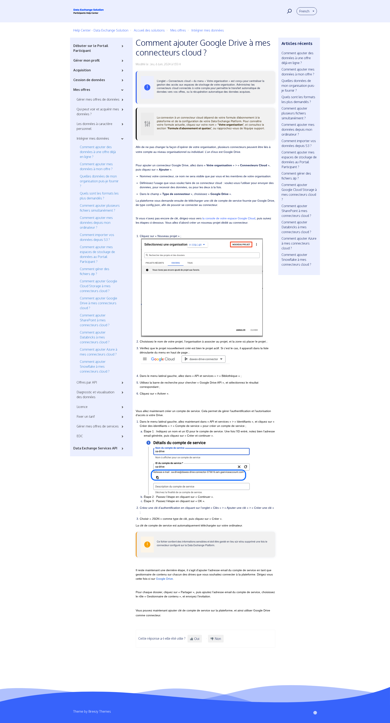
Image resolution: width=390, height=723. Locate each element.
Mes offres (178, 30)
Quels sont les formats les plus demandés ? (99, 195)
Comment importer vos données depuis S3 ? (97, 237)
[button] (289, 11)
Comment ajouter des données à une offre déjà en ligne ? (98, 152)
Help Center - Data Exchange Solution (100, 30)
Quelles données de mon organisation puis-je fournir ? (99, 181)
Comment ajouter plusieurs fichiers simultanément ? (100, 207)
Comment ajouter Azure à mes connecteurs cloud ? (98, 351)
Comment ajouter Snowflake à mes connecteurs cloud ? (94, 366)
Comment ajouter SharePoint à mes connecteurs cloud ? (94, 320)
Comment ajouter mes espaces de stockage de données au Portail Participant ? (97, 254)
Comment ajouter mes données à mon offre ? (96, 166)
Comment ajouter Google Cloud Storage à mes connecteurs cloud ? (98, 286)
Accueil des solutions (149, 30)
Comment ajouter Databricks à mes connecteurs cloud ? (94, 337)
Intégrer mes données (207, 30)
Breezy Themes (99, 711)
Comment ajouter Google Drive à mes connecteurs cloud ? (98, 303)
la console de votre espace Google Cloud (228, 218)
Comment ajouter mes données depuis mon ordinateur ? (96, 222)
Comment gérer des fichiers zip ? (94, 271)
